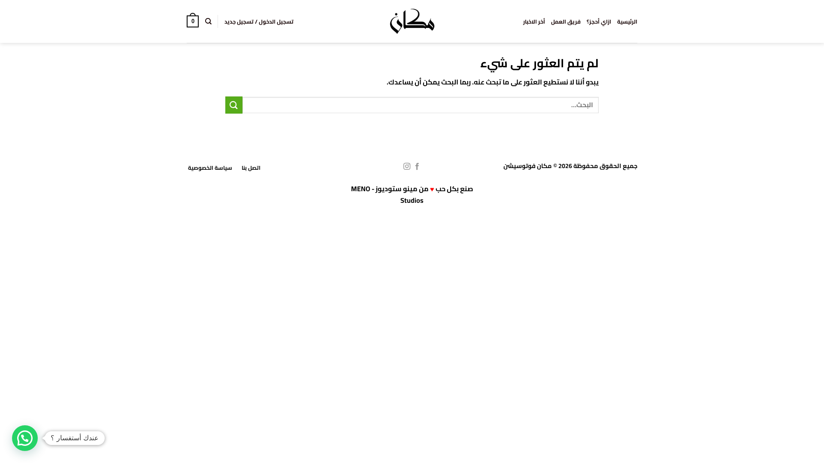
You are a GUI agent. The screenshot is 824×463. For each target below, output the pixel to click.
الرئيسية (627, 21)
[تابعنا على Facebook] (417, 167)
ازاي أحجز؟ (599, 21)
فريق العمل (566, 21)
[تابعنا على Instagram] (406, 167)
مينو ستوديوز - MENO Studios (387, 194)
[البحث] (208, 21)
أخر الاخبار (534, 21)
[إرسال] (233, 104)
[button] (259, 21)
